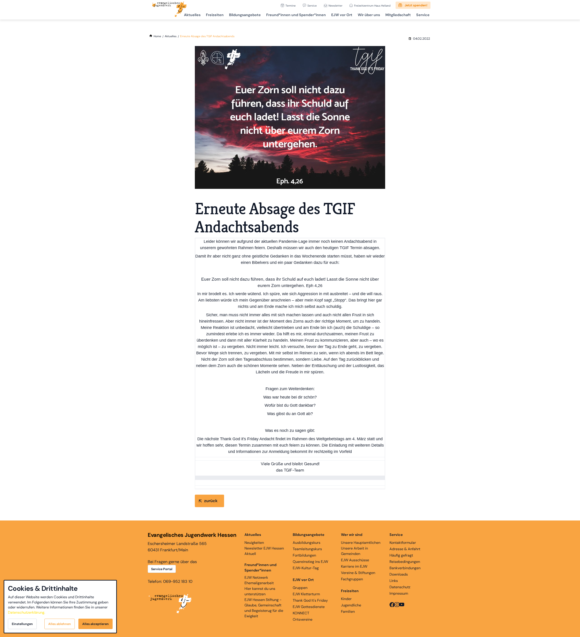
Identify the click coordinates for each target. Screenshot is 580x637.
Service (312, 5)
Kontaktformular (402, 542)
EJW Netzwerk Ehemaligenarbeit (259, 580)
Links (393, 580)
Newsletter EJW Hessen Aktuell (264, 551)
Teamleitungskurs (307, 549)
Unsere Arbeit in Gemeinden (354, 551)
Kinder (346, 598)
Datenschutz (399, 587)
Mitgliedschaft (398, 14)
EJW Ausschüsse (355, 560)
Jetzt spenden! (416, 5)
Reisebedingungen (404, 561)
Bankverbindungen (404, 568)
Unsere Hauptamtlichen (360, 542)
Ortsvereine (302, 619)
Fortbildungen (304, 555)
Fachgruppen (352, 579)
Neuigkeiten (254, 542)
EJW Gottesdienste (309, 606)
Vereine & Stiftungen (358, 572)
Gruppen (300, 587)
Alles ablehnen (59, 624)
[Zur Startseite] (169, 9)
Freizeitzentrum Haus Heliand (372, 5)
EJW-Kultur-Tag (306, 568)
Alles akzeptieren (95, 624)
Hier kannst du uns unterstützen (259, 591)
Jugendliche (351, 605)
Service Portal (161, 569)
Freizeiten (215, 14)
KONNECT (301, 613)
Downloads (398, 574)
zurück (211, 500)
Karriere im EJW (354, 566)
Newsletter (335, 5)
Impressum (398, 593)
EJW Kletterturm (306, 594)
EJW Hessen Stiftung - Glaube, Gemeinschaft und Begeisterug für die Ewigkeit (263, 607)
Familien (348, 611)
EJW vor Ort (341, 14)
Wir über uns (369, 14)
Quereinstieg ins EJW (310, 561)
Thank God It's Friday (310, 600)
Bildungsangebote (245, 14)
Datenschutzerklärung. (26, 612)
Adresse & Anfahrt (404, 549)
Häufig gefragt (401, 555)
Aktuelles (192, 14)
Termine (290, 5)
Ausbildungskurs (306, 542)
